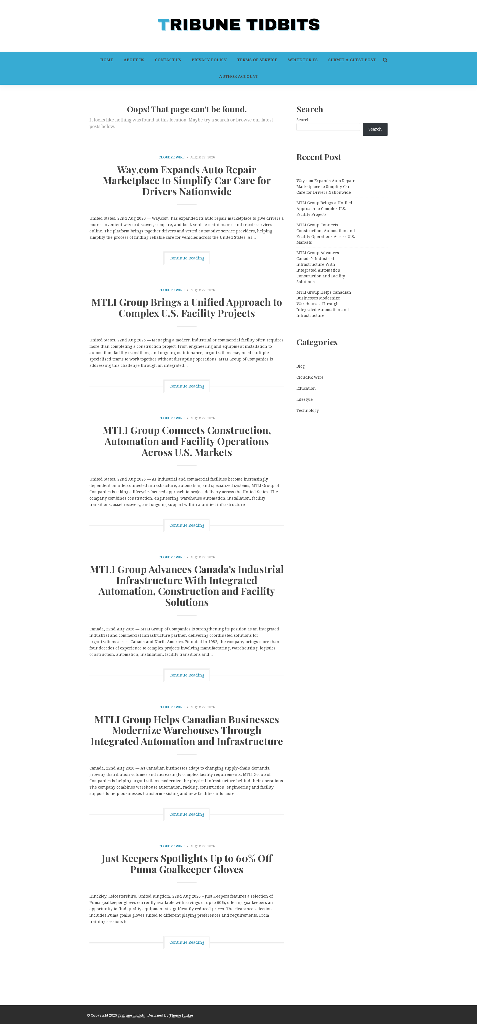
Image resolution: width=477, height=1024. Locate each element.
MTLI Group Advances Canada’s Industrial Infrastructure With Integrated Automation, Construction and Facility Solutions (187, 585)
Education (306, 388)
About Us (134, 60)
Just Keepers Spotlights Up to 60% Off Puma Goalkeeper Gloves (187, 863)
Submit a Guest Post (352, 60)
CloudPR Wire (171, 157)
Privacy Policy (209, 60)
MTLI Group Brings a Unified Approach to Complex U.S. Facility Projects (186, 307)
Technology (307, 410)
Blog (300, 366)
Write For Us (303, 60)
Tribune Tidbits (131, 1015)
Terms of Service (257, 60)
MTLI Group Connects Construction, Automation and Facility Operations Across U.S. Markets (187, 440)
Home (106, 60)
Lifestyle (304, 399)
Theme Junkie (181, 1015)
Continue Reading (186, 258)
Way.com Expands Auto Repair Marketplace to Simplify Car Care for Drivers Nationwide (187, 180)
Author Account (238, 76)
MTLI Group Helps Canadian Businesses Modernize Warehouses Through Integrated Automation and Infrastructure (187, 729)
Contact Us (168, 60)
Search (303, 120)
